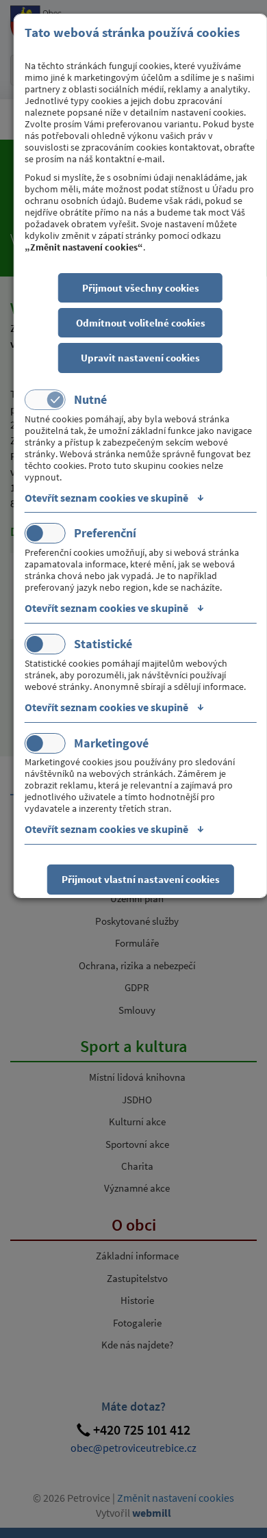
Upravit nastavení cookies (140, 357)
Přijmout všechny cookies (140, 287)
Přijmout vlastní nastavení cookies (141, 879)
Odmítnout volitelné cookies (140, 322)
